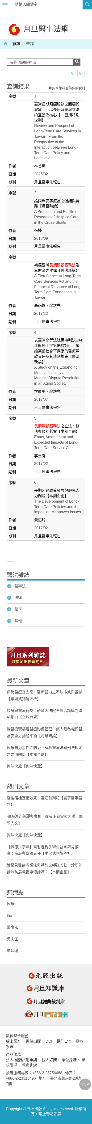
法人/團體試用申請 (21, 1060)
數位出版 (33, 1041)
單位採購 (69, 1060)
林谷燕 (40, 166)
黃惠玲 (40, 520)
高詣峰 (40, 305)
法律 (18, 598)
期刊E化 (64, 1041)
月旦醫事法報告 (47, 182)
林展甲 (40, 391)
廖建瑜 (12, 951)
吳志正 (12, 939)
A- (72, 74)
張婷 (38, 230)
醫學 (18, 609)
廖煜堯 (55, 305)
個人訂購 (49, 1060)
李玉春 (40, 456)
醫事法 (20, 586)
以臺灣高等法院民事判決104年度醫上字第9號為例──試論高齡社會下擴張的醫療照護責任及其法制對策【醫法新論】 (58, 351)
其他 (18, 621)
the (9, 916)
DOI (49, 1041)
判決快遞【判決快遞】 (26, 766)
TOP (85, 1084)
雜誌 (16, 44)
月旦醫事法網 (45, 29)
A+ (81, 74)
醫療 (10, 904)
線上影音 (13, 1041)
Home (5, 43)
